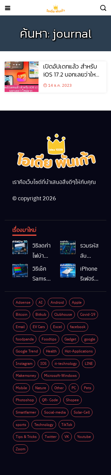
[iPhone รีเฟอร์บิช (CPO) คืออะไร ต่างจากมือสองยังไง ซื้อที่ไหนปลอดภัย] (68, 270)
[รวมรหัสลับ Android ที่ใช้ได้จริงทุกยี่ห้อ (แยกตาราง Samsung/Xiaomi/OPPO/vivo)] (68, 247)
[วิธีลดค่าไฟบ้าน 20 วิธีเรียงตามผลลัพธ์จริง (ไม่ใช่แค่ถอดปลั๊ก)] (20, 247)
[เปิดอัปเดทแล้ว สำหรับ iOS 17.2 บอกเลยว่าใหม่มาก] (22, 76)
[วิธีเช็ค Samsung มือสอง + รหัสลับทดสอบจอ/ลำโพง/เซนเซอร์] (20, 270)
